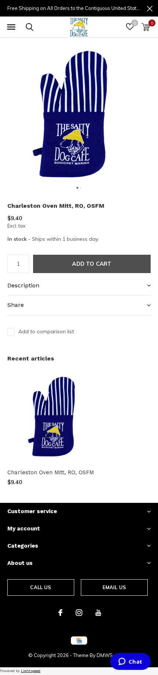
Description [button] (23, 285)
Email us (114, 587)
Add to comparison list (46, 331)
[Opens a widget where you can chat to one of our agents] (130, 662)
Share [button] (15, 304)
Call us (40, 587)
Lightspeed (30, 670)
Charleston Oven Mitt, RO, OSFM (50, 472)
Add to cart (91, 263)
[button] (11, 27)
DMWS (105, 655)
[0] (145, 27)
